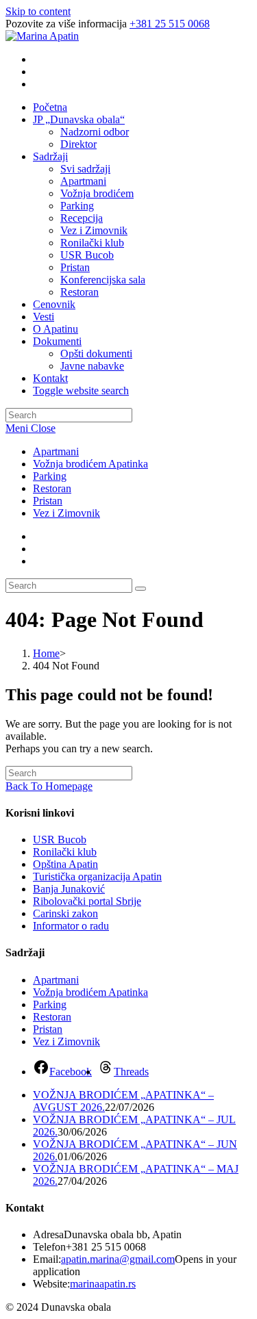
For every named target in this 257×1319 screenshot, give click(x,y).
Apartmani (56, 451)
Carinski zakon (65, 913)
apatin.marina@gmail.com (118, 1259)
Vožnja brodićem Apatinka (90, 464)
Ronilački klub (65, 852)
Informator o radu (71, 926)
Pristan (47, 501)
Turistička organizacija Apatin (97, 876)
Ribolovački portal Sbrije (87, 901)
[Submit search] (140, 589)
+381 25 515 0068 (170, 23)
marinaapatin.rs (103, 1284)
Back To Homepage (49, 786)
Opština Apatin (65, 864)
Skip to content (38, 11)
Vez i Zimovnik (66, 513)
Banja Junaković (69, 889)
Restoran (52, 488)
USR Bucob (59, 839)
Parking (49, 476)
